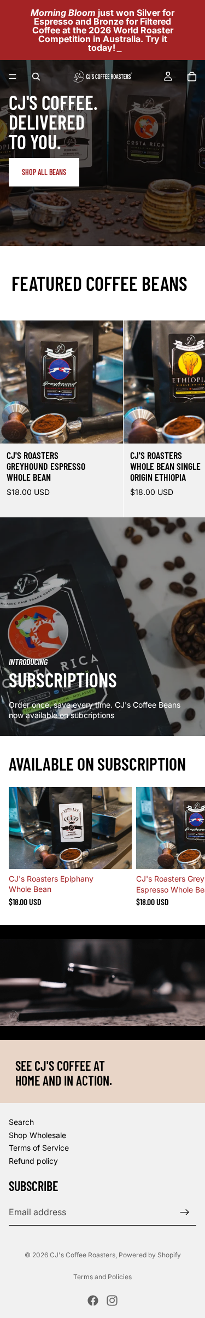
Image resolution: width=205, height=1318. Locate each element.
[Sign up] (184, 1211)
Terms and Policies (102, 1277)
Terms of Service (39, 1147)
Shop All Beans (44, 172)
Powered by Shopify (150, 1255)
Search (21, 1122)
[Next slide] (184, 419)
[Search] (36, 77)
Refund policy (33, 1160)
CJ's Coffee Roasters (82, 1255)
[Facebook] (92, 1300)
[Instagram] (112, 1300)
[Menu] (12, 76)
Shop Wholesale (37, 1135)
